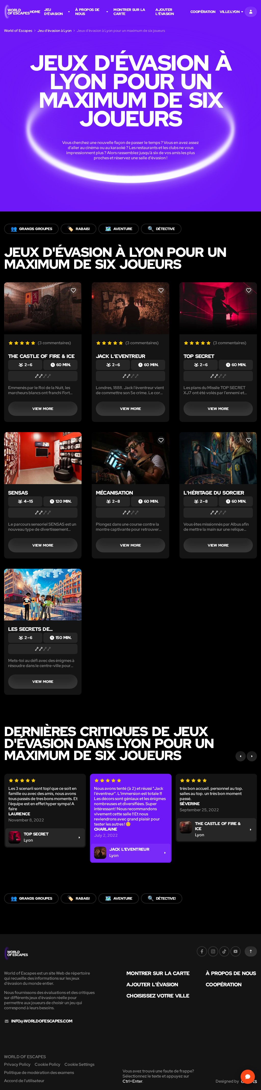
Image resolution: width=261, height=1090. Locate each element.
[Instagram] (213, 951)
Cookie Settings (79, 1064)
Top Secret (199, 356)
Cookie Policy (47, 1064)
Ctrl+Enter (132, 1081)
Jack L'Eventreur (120, 356)
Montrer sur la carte (129, 12)
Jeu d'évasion (53, 12)
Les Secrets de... (30, 629)
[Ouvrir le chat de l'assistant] (248, 1077)
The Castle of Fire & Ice (41, 356)
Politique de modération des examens (39, 1072)
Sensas (18, 492)
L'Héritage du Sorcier (214, 492)
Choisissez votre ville (157, 995)
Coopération (203, 12)
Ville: (230, 11)
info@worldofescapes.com (41, 1021)
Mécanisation (114, 492)
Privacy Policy (17, 1064)
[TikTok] (224, 951)
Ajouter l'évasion (164, 12)
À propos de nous (87, 12)
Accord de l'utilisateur (24, 1080)
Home (35, 12)
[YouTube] (235, 951)
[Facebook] (202, 951)
